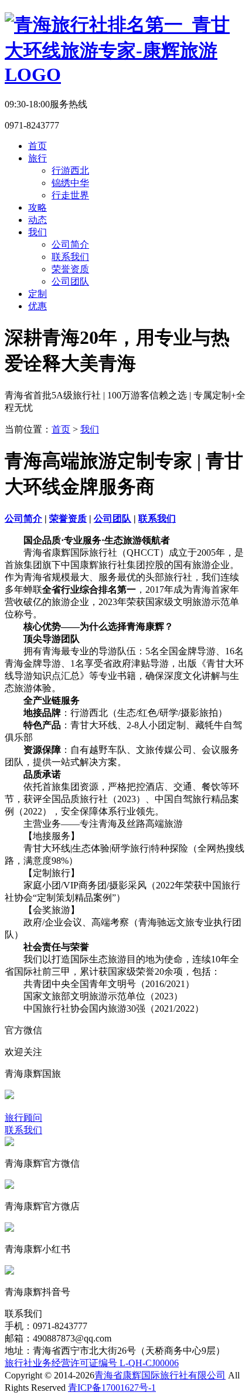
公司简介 (70, 244)
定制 (37, 294)
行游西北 (70, 170)
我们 (37, 232)
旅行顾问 (23, 1118)
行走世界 (70, 195)
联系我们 (70, 257)
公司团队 (70, 281)
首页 (37, 146)
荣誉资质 (70, 269)
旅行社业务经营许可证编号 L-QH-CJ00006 (92, 1363)
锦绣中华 (70, 183)
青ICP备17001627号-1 (112, 1388)
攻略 (37, 207)
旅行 (37, 158)
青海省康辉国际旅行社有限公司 (160, 1375)
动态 (37, 220)
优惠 (37, 306)
